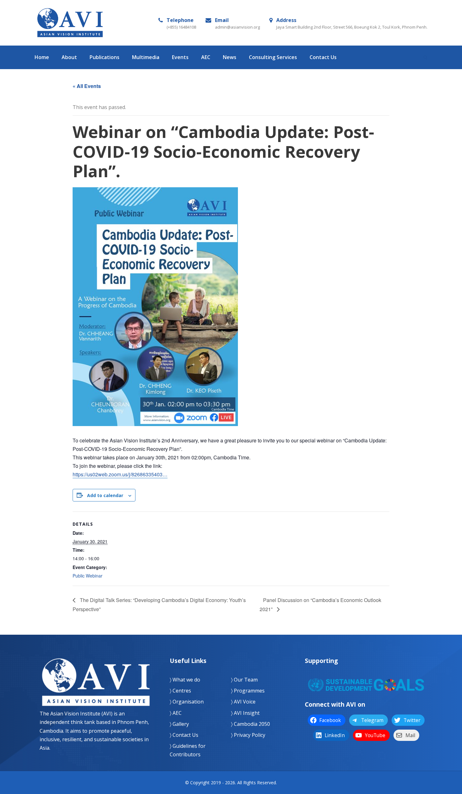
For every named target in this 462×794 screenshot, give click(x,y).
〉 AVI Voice (243, 701)
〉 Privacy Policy (248, 734)
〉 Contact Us (184, 734)
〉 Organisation (187, 701)
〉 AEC (176, 712)
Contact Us (323, 57)
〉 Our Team (244, 679)
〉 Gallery (179, 723)
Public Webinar (87, 575)
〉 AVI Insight (245, 712)
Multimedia (145, 57)
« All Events (87, 86)
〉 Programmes (248, 690)
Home (42, 57)
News (229, 57)
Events (180, 57)
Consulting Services (273, 57)
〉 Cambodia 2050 (250, 723)
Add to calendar (105, 495)
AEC (205, 57)
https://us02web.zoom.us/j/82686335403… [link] (120, 474)
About (69, 57)
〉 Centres (180, 690)
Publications (104, 57)
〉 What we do (185, 679)
